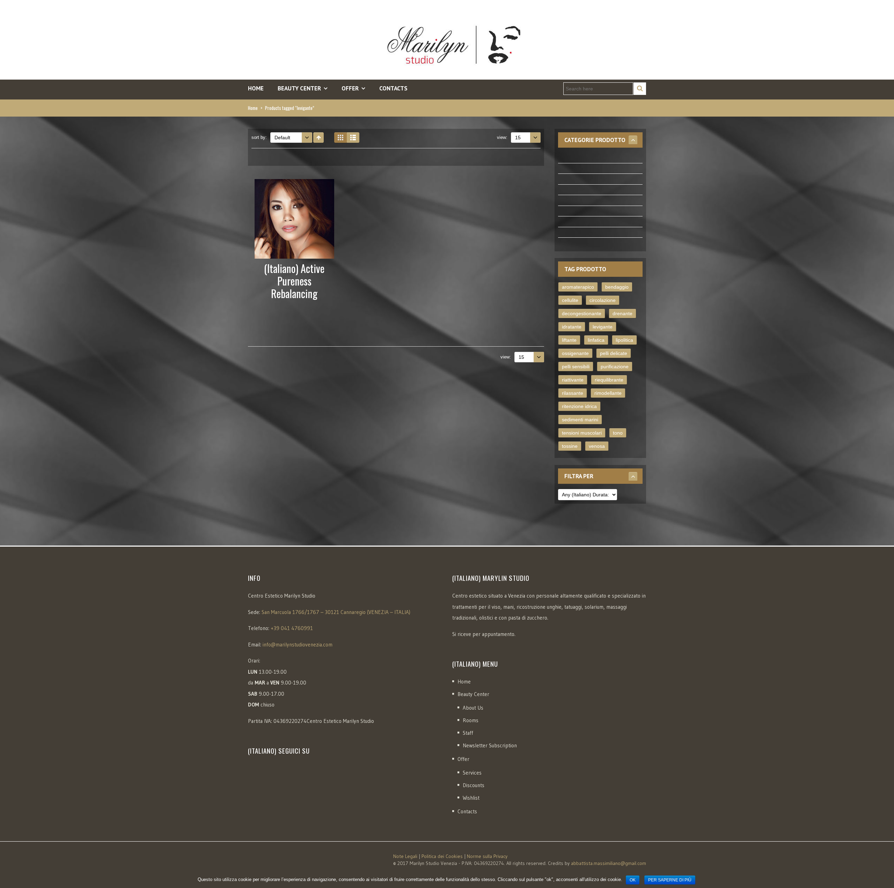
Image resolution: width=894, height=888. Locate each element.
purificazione (615, 366)
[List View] (353, 137)
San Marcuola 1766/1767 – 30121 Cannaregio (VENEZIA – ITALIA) (336, 612)
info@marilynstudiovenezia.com (297, 644)
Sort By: (259, 137)
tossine (570, 446)
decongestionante (581, 313)
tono (618, 433)
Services (472, 772)
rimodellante (608, 393)
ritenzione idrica (579, 406)
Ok (633, 880)
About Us (473, 707)
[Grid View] (340, 137)
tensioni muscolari (582, 433)
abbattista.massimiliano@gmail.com (608, 863)
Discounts (473, 785)
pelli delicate (613, 353)
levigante (603, 327)
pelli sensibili (575, 366)
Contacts (393, 88)
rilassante (572, 393)
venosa (597, 446)
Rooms (470, 720)
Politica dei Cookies (442, 856)
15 (518, 137)
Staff (468, 733)
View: (502, 137)
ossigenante (575, 353)
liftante (569, 340)
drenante (622, 313)
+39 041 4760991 (292, 628)
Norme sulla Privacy (487, 856)
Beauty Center (473, 694)
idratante (571, 327)
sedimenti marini (580, 419)
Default (282, 137)
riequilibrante (609, 380)
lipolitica (624, 340)
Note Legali (405, 856)
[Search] (639, 88)
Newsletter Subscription (490, 745)
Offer (463, 759)
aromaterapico (578, 287)
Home (256, 88)
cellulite (570, 300)
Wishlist (471, 797)
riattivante (573, 380)
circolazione (602, 300)
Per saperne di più (669, 880)
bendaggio (617, 287)
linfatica (596, 340)
